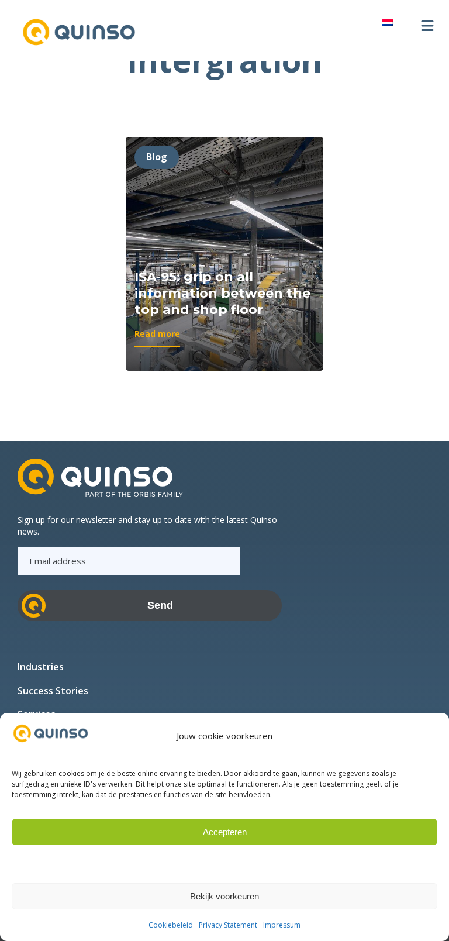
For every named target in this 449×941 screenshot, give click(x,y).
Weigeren (224, 864)
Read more (157, 337)
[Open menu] (427, 25)
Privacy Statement (228, 925)
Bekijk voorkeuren (224, 896)
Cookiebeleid (170, 925)
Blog (156, 156)
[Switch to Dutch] (388, 21)
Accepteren (225, 832)
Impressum (282, 925)
